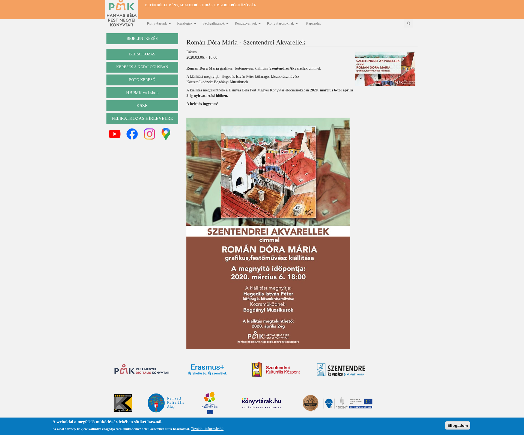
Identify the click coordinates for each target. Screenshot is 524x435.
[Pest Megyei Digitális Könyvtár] (142, 369)
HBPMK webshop (142, 92)
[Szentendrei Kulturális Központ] (276, 370)
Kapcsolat (313, 23)
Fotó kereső (142, 80)
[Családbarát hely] (338, 403)
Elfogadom (458, 425)
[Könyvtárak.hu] (377, 369)
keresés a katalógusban (142, 67)
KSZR (142, 105)
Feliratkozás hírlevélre (142, 118)
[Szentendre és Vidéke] (341, 370)
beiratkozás (142, 54)
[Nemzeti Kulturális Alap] (165, 403)
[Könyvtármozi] (122, 403)
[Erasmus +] (207, 370)
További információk (207, 429)
